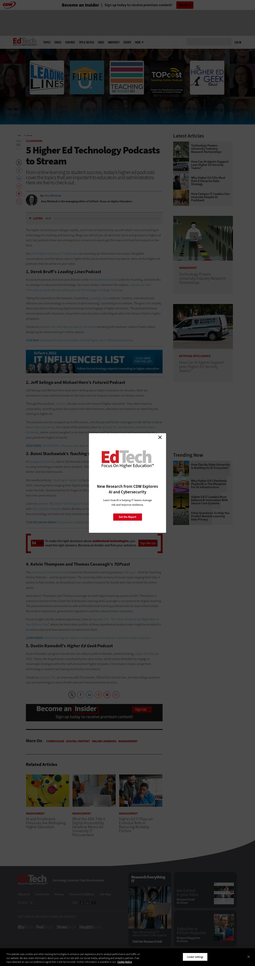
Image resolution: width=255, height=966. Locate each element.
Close (160, 437)
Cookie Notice (124, 962)
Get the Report (127, 517)
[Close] (248, 956)
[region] (127, 957)
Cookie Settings (195, 956)
